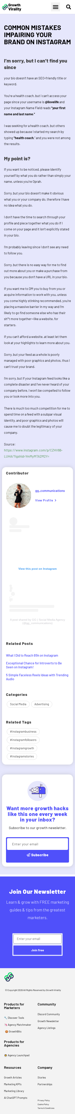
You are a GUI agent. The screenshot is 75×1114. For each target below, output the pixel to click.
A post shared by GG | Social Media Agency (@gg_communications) (37, 621)
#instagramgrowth (22, 748)
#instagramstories (22, 756)
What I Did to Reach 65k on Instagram (32, 655)
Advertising (41, 704)
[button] (55, 6)
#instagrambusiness (23, 731)
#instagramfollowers (23, 740)
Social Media (18, 704)
